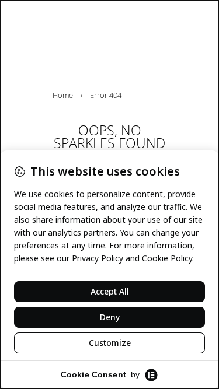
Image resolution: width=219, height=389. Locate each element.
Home (63, 95)
